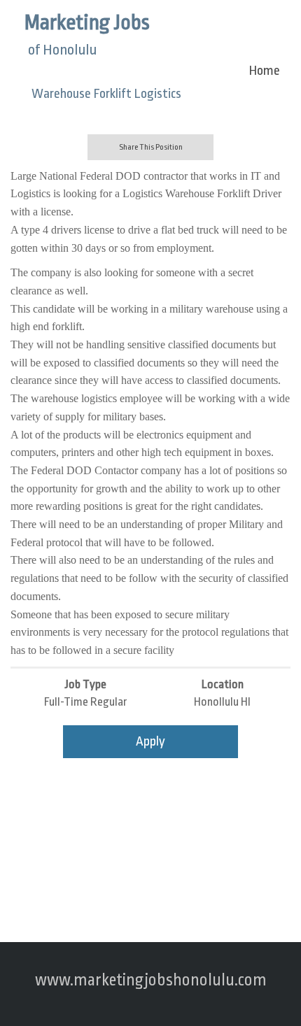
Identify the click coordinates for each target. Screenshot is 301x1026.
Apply (150, 741)
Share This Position (151, 147)
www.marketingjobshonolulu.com (151, 980)
